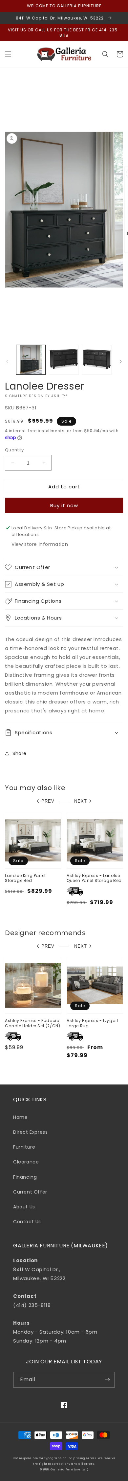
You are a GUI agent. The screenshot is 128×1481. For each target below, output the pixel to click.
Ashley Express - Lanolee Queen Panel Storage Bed (94, 878)
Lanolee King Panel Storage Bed (25, 878)
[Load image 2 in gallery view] (63, 360)
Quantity (14, 450)
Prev (47, 801)
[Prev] (7, 361)
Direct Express (30, 1132)
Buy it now (64, 505)
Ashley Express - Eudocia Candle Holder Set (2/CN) (32, 1023)
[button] (8, 54)
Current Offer (30, 1192)
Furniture (24, 1147)
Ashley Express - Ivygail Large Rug (92, 1023)
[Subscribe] (107, 1379)
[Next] (121, 361)
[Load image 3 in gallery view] (97, 360)
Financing (25, 1177)
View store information (39, 544)
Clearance (26, 1161)
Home (20, 1117)
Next (80, 801)
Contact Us (27, 1221)
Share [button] (19, 753)
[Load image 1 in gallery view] (31, 360)
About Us (24, 1206)
